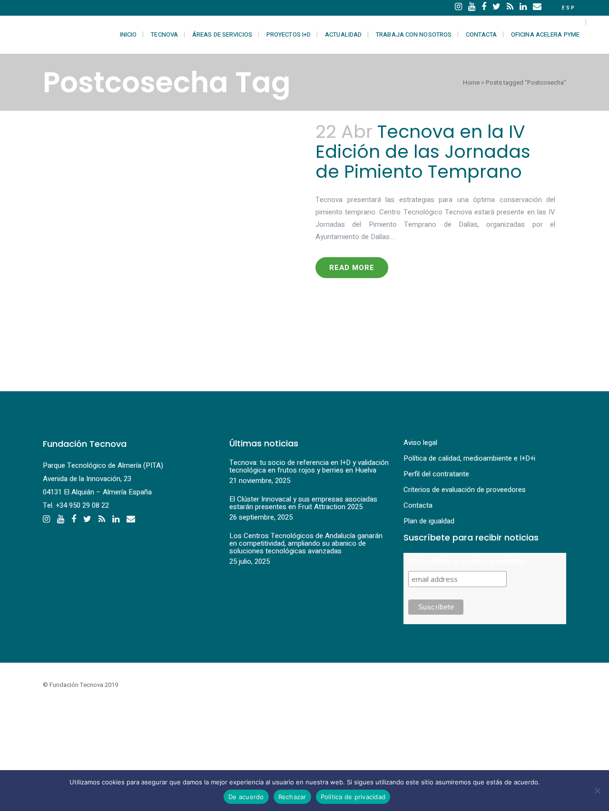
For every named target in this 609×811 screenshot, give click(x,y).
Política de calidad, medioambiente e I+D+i (469, 458)
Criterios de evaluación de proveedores (464, 489)
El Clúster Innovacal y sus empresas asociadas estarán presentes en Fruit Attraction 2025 (303, 503)
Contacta (417, 505)
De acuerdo (246, 797)
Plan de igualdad (428, 521)
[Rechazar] (597, 790)
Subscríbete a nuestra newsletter (467, 562)
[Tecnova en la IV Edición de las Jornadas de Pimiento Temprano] (173, 241)
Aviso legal (420, 442)
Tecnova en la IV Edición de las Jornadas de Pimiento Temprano (422, 151)
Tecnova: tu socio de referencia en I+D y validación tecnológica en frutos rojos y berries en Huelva (309, 466)
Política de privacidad (353, 797)
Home (471, 82)
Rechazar (292, 797)
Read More (351, 267)
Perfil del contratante (436, 474)
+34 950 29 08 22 (82, 505)
